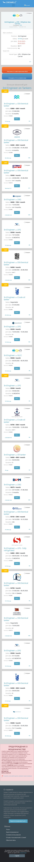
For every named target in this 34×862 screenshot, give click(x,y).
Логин (8, 829)
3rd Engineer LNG (12, 199)
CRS (20, 25)
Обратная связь (11, 840)
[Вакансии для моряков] (13, 5)
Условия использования (13, 835)
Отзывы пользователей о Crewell (16, 837)
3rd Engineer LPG (12, 229)
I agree (17, 856)
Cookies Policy (23, 852)
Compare (27, 93)
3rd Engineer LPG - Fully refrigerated (15, 549)
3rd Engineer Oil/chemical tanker (16, 104)
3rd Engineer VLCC (13, 355)
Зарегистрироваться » (18, 821)
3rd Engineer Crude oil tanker (14, 298)
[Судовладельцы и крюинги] (16, 5)
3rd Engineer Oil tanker (15, 454)
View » (17, 119)
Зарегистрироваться (12, 832)
